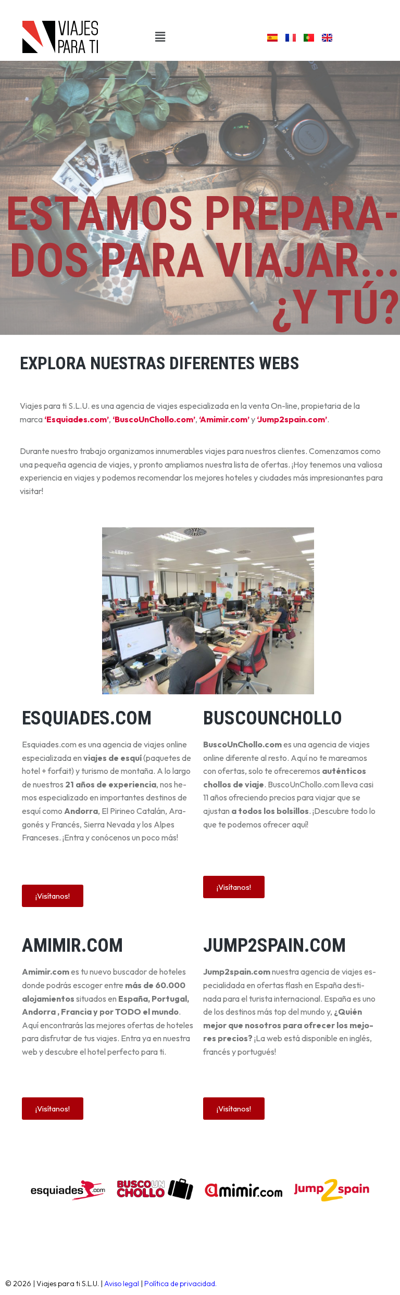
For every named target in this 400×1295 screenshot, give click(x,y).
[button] (160, 36)
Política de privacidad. (180, 1283)
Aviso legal (121, 1283)
